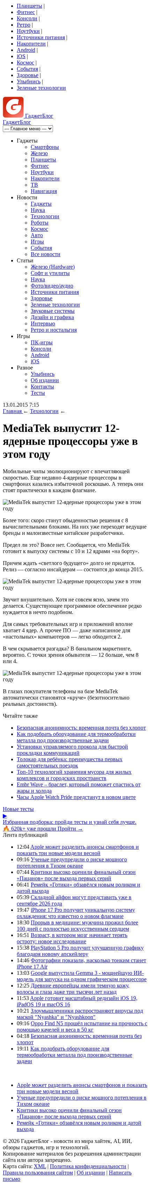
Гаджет (38, 116)
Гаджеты (41, 204)
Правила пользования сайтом (38, 1173)
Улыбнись (28, 81)
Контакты (42, 387)
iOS (21, 56)
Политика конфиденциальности (88, 1166)
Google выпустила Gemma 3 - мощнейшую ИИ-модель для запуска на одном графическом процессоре (82, 976)
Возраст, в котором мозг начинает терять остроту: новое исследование (72, 938)
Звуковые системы (53, 311)
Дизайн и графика (52, 317)
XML (40, 1166)
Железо (39, 153)
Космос (25, 63)
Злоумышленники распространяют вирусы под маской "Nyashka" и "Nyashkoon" (80, 1014)
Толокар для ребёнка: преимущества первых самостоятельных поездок (69, 762)
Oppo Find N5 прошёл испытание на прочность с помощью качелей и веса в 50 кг (82, 1026)
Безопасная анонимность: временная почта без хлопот (81, 728)
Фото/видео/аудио (52, 286)
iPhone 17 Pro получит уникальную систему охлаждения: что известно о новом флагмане (76, 913)
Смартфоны (45, 147)
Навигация (44, 191)
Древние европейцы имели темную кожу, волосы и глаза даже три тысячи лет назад (73, 989)
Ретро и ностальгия (54, 330)
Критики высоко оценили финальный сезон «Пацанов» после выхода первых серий (76, 875)
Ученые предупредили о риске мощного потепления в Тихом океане (72, 862)
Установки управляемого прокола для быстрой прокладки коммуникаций (72, 750)
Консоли (27, 18)
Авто (37, 235)
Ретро (23, 25)
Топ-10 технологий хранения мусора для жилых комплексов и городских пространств (74, 775)
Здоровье (27, 75)
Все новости (45, 254)
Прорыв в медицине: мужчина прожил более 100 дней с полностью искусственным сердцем (77, 925)
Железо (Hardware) (53, 267)
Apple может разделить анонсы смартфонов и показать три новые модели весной (78, 850)
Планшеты (29, 6)
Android (26, 50)
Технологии (45, 216)
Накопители (31, 44)
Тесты (38, 393)
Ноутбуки (28, 31)
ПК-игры (42, 342)
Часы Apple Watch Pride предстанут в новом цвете (76, 797)
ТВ (34, 185)
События (27, 69)
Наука (38, 210)
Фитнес (26, 12)
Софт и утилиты (50, 273)
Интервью (43, 323)
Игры (37, 241)
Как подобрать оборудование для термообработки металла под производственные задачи (76, 737)
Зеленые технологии (41, 88)
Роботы (39, 223)
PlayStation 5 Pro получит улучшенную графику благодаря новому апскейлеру (80, 951)
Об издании (45, 380)
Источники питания (41, 37)
